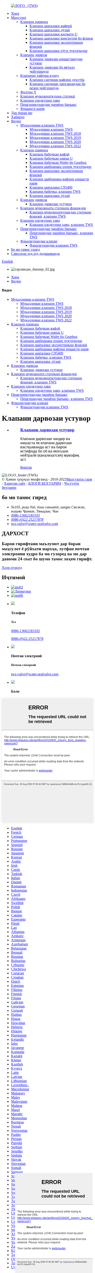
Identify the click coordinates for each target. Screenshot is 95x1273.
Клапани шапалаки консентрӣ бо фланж (61, 38)
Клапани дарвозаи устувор (51, 204)
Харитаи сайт (14, 483)
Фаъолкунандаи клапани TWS (53, 245)
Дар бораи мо (21, 113)
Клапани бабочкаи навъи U (51, 158)
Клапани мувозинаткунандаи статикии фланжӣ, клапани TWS (60, 214)
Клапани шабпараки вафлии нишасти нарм (54, 349)
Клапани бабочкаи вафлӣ (49, 154)
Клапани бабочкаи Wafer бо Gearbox (58, 162)
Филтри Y (28, 92)
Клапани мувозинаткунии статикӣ (47, 96)
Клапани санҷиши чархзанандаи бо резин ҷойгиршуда (57, 86)
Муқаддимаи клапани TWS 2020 (55, 142)
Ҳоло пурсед (12, 568)
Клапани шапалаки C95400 (51, 187)
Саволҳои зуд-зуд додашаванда (35, 254)
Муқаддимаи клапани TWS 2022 (55, 146)
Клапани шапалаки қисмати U (53, 34)
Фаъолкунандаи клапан (38, 241)
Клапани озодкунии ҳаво (40, 100)
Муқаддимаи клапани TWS (41, 125)
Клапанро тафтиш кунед (39, 76)
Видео (16, 121)
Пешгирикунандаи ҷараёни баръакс (48, 105)
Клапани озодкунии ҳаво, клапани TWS (61, 225)
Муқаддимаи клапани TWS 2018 (55, 133)
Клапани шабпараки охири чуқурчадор (60, 167)
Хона (15, 13)
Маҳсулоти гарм (79, 479)
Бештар (26, 467)
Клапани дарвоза (33, 55)
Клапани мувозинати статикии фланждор (53, 208)
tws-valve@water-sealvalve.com (34, 674)
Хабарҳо (17, 117)
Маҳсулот (18, 18)
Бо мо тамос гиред (25, 249)
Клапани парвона (34, 22)
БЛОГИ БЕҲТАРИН (44, 483)
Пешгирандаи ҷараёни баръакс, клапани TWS (56, 399)
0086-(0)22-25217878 (27, 639)
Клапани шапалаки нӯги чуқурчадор (58, 51)
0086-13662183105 (25, 631)
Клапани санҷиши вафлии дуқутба (57, 80)
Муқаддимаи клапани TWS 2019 (55, 138)
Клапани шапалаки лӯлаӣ (50, 30)
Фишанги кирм (32, 109)
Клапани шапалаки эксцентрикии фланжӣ (53, 345)
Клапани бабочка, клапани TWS (55, 191)
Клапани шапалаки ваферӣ (51, 26)
